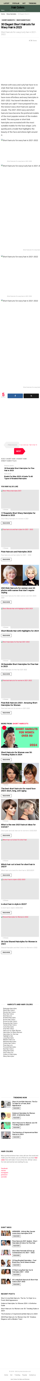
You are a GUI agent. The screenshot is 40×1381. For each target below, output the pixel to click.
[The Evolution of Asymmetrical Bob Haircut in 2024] (6, 1135)
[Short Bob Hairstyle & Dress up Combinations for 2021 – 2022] (6, 1252)
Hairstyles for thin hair (10, 1034)
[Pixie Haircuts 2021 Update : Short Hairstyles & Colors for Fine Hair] (6, 1243)
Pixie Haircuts (8, 1045)
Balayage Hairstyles (10, 1008)
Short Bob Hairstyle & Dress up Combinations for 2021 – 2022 (23, 1252)
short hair (22, 459)
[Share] (15, 396)
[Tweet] (31, 396)
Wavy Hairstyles (8, 1056)
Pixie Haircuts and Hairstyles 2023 (16, 551)
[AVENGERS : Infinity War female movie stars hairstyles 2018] (6, 1233)
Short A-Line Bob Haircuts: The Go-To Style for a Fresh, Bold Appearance (25, 1103)
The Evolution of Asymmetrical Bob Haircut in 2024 (19, 1314)
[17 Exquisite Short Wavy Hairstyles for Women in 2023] (20, 500)
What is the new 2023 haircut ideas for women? (18, 825)
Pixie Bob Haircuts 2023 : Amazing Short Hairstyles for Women (19, 704)
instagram (4, 1172)
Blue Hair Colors (8, 1014)
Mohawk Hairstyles (9, 1041)
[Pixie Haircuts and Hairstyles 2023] (20, 538)
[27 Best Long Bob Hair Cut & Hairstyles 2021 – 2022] (6, 1271)
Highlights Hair (8, 1036)
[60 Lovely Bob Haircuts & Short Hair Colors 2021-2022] (6, 1281)
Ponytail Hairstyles (9, 1047)
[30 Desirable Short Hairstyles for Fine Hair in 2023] (20, 651)
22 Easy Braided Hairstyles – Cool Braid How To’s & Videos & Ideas (24, 1261)
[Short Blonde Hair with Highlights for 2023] (20, 617)
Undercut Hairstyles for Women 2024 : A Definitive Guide (23, 1114)
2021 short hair (8, 459)
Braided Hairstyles (9, 1017)
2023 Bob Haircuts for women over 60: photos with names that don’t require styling (18, 590)
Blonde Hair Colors (9, 1012)
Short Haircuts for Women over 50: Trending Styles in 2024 (16, 753)
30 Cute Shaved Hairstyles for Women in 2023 (19, 942)
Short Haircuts (20, 724)
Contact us (32, 1375)
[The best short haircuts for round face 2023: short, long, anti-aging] (20, 773)
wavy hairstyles (9, 461)
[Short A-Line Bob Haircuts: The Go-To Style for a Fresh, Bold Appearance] (6, 1104)
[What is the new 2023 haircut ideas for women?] (20, 809)
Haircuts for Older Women (12, 1030)
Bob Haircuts (7, 1016)
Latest (6, 3)
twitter (3, 1170)
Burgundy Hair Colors (10, 1023)
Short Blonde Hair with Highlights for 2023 (20, 631)
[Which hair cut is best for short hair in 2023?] (20, 849)
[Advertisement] (20, 63)
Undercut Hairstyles (10, 1054)
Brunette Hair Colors (10, 1021)
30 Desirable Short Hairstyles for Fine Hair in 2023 (19, 665)
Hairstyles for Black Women (12, 1032)
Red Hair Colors (8, 1049)
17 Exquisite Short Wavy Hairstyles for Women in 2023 (18, 514)
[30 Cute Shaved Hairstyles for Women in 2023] (20, 926)
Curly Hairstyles (8, 1027)
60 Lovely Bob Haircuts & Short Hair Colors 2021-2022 (25, 1281)
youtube (4, 1177)
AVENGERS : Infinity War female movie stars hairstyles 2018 (23, 1232)
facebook (4, 1168)
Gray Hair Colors (8, 1028)
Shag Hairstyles (8, 1051)
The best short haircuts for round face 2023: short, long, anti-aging (18, 789)
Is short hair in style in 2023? (14, 904)
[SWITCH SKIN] (32, 8)
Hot (24, 3)
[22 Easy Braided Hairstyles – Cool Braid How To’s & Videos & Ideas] (6, 1263)
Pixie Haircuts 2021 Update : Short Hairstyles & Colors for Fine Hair (24, 1242)
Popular (15, 3)
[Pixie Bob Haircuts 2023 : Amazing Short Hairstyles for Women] (20, 689)
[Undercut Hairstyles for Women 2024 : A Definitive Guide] (6, 1115)
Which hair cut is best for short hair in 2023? (18, 865)
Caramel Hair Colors (10, 1025)
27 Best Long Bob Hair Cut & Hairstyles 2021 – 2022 (22, 1271)
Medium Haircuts (9, 1039)
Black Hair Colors (9, 1010)
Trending (32, 3)
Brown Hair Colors (9, 1019)
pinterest (4, 1175)
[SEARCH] (37, 8)
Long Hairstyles (8, 1038)
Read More (6, 523)
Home (6, 1375)
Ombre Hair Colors (9, 1043)
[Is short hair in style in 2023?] (20, 888)
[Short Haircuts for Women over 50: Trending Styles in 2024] (20, 737)
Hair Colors (17, 7)
